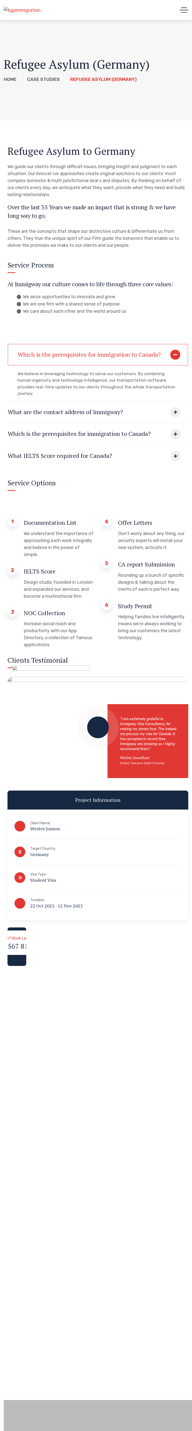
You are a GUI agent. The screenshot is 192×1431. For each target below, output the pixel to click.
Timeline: (37, 900)
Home (10, 79)
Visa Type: (38, 874)
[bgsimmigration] (22, 9)
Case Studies (43, 79)
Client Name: (40, 823)
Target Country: (43, 849)
